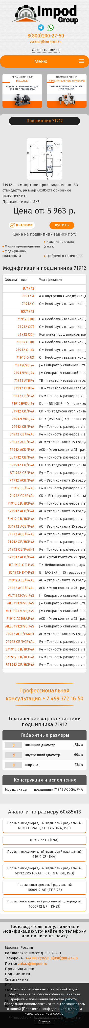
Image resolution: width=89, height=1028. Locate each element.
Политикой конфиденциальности (50, 1009)
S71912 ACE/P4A (21, 526)
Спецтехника (17, 979)
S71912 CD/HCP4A (19, 657)
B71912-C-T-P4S (21, 565)
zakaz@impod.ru (46, 41)
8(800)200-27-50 (45, 36)
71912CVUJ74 (24, 365)
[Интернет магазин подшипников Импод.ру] (44, 12)
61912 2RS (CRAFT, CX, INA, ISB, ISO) (44, 873)
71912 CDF (26, 334)
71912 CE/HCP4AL (20, 642)
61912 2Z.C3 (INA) (44, 840)
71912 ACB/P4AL (21, 534)
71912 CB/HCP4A (20, 519)
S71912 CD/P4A (22, 465)
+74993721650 (37, 958)
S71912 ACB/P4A (21, 511)
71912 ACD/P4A (22, 450)
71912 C (28, 304)
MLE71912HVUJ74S (19, 626)
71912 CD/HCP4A (20, 503)
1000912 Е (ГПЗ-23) (45, 906)
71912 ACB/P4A (22, 480)
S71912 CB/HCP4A (19, 649)
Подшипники (17, 974)
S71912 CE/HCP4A (20, 665)
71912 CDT (26, 327)
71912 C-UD (25, 342)
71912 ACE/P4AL (21, 580)
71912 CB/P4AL (22, 434)
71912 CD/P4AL (22, 496)
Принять (44, 1021)
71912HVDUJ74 (23, 404)
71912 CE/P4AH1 (21, 549)
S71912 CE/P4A (22, 473)
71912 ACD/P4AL (21, 588)
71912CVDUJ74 (23, 419)
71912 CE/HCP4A (21, 542)
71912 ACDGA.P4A (20, 619)
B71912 (28, 288)
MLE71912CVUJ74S (19, 611)
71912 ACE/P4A (22, 442)
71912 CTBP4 (24, 388)
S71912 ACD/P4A (21, 557)
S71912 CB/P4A (22, 457)
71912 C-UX (25, 357)
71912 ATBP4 (24, 381)
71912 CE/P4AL (22, 488)
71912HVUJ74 (24, 373)
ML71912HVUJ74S (20, 603)
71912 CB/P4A (23, 427)
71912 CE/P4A (23, 396)
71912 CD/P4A (23, 411)
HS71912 (27, 311)
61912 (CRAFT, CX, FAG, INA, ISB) (44, 828)
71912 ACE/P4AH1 (20, 634)
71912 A (28, 296)
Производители (20, 969)
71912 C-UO (25, 350)
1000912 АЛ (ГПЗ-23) (44, 890)
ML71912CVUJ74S (20, 596)
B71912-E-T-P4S (21, 572)
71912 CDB (25, 319)
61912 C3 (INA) (45, 856)
